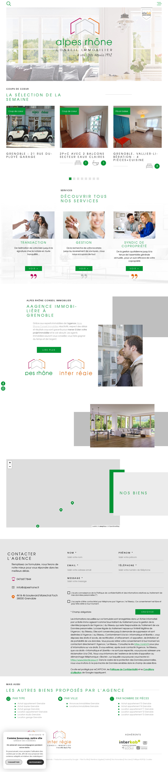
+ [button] (10, 462)
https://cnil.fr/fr (141, 644)
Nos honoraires (117, 759)
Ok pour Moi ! (35, 762)
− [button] (10, 466)
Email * (73, 565)
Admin (107, 759)
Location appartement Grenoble (32, 712)
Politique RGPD (138, 759)
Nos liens (128, 759)
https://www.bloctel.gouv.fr (84, 660)
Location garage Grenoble (30, 717)
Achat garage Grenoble (29, 709)
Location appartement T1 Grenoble (137, 709)
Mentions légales (97, 759)
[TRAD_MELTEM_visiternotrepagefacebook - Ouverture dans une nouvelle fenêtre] (3, 383)
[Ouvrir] (8, 3)
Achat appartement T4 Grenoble (136, 706)
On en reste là (35, 735)
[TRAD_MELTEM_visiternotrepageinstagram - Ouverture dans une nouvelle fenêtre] (3, 388)
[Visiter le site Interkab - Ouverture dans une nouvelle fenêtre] (129, 743)
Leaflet (94, 526)
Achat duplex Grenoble (28, 706)
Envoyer (148, 612)
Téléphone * (128, 565)
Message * (75, 578)
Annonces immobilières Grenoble (84, 703)
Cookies (149, 759)
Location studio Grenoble (29, 714)
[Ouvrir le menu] (159, 3)
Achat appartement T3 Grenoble (136, 703)
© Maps (102, 526)
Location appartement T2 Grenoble (137, 712)
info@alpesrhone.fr (28, 587)
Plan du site (84, 759)
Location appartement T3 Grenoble (137, 714)
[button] (70, 178)
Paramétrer (13, 762)
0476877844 (24, 579)
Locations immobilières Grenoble (84, 706)
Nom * (72, 553)
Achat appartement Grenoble (31, 703)
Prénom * (126, 553)
